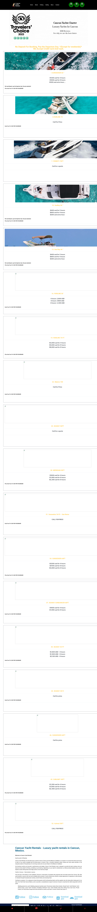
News (52, 4)
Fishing (41, 4)
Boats (36, 4)
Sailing (47, 4)
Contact (57, 4)
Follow (22, 897)
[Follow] (17, 897)
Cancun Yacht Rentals (77, 904)
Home (31, 4)
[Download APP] (58, 898)
